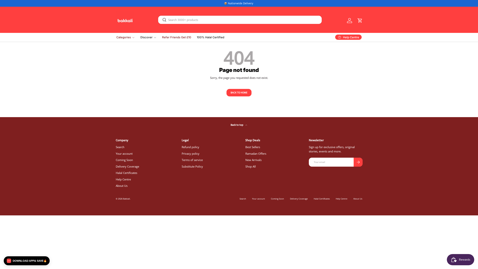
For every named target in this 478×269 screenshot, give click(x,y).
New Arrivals (253, 160)
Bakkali (126, 198)
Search (120, 147)
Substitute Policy (192, 166)
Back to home (239, 92)
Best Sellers (252, 147)
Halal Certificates (126, 173)
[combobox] (240, 20)
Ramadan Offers (255, 153)
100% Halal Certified (210, 37)
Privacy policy (190, 153)
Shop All (250, 166)
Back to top (237, 124)
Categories (123, 37)
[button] (360, 20)
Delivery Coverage (127, 166)
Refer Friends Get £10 (176, 37)
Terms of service (192, 160)
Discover (146, 37)
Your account (124, 153)
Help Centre (123, 179)
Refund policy (190, 147)
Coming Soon (124, 160)
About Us (122, 186)
